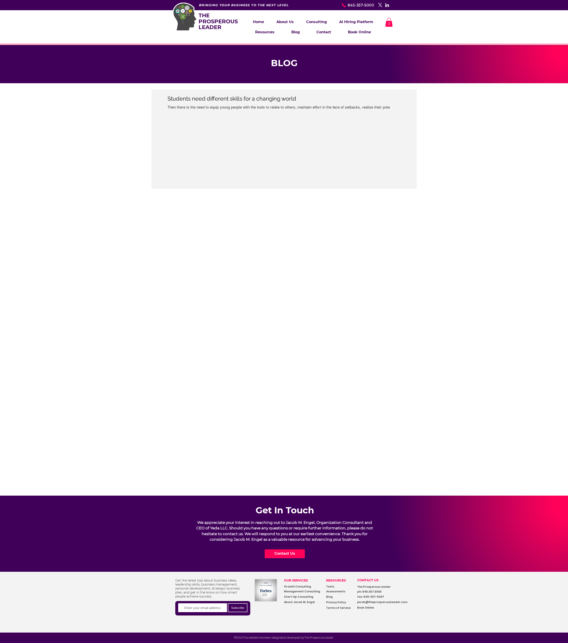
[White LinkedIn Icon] (387, 5)
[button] (316, 22)
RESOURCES (336, 580)
